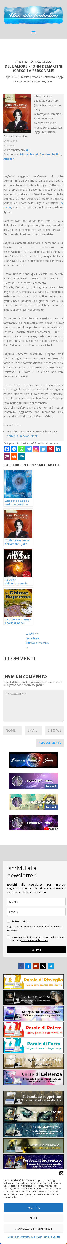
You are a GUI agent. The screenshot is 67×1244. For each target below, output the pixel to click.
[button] (61, 1173)
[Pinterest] (50, 449)
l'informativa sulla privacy (34, 940)
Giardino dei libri (50, 154)
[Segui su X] (43, 966)
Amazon (8, 159)
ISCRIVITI (36, 949)
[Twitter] (43, 449)
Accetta (34, 1208)
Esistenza (49, 77)
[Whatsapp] (21, 449)
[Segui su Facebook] (21, 966)
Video (50, 81)
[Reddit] (14, 456)
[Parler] (7, 456)
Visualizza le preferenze (33, 1228)
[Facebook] (7, 449)
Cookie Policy (13, 1237)
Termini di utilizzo (51, 1237)
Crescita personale (31, 77)
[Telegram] (28, 449)
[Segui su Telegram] (51, 966)
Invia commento (49, 742)
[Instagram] (36, 449)
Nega (33, 1218)
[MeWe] (21, 456)
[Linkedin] (58, 449)
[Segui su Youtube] (36, 966)
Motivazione (37, 81)
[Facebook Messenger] (14, 449)
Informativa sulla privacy (31, 1237)
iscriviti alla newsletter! (22, 436)
